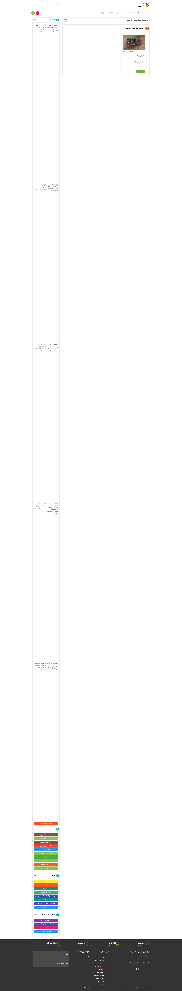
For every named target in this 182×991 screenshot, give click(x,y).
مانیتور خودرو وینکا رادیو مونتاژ (46, 903)
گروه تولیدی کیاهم (46, 842)
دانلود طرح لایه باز (46, 850)
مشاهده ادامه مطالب (46, 823)
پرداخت (98, 963)
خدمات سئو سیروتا (46, 835)
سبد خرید (97, 966)
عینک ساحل (46, 885)
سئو (136, 67)
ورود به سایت (100, 978)
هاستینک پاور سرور (46, 846)
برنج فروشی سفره (46, 892)
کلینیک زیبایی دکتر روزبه (46, 889)
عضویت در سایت (99, 975)
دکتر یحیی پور (46, 861)
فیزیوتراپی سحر (46, 907)
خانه (103, 958)
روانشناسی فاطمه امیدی (46, 900)
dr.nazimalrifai (46, 920)
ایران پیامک (46, 868)
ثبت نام (110, 13)
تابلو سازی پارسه (46, 864)
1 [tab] (83, 959)
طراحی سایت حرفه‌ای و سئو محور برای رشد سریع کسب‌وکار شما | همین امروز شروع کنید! (40, 508)
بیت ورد (46, 928)
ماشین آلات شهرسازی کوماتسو (46, 924)
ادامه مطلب (140, 71)
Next (71, 957)
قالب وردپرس (100, 972)
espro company (46, 931)
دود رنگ (46, 881)
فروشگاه (131, 13)
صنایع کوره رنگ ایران (46, 853)
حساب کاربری (120, 13)
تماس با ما (101, 981)
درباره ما (102, 984)
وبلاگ (139, 13)
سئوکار (147, 13)
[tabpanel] (81, 957)
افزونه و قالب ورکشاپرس (46, 839)
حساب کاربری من (99, 961)
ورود (102, 13)
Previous (91, 957)
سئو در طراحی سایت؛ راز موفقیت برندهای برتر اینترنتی (40, 28)
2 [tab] (79, 959)
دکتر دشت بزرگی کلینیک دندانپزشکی (46, 896)
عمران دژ (46, 857)
